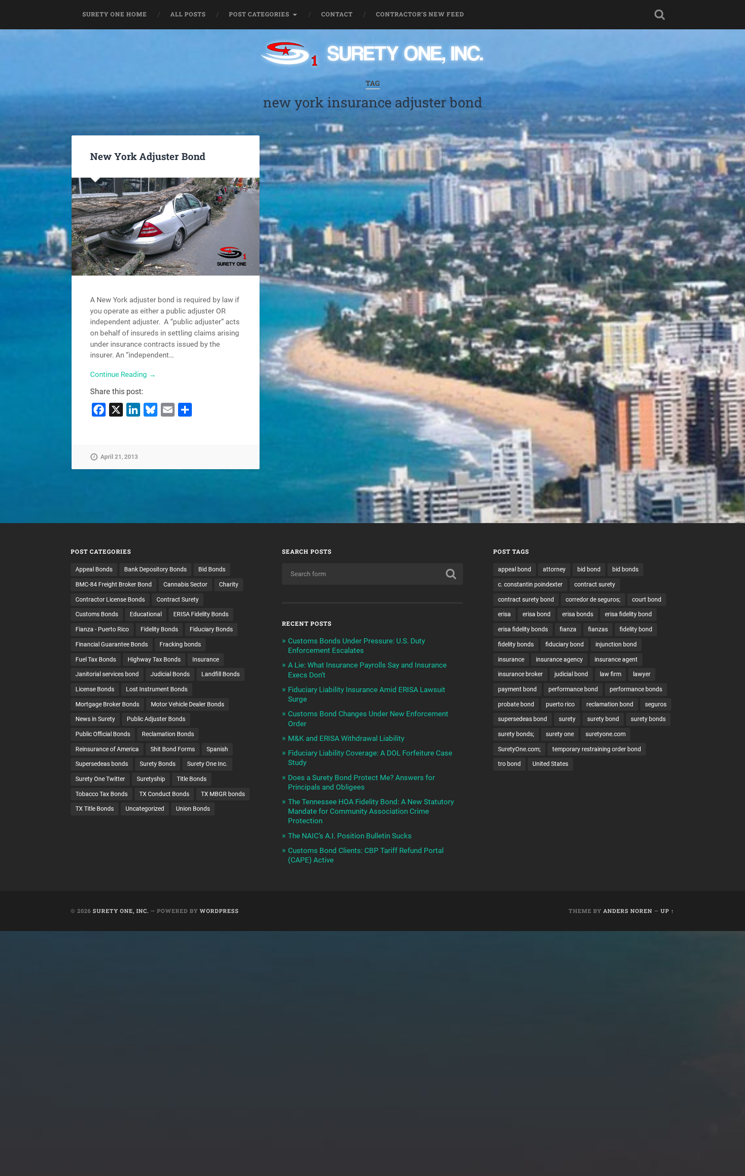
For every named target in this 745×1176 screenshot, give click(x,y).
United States (550, 763)
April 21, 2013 (119, 457)
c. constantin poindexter (530, 584)
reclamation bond (609, 704)
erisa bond (537, 614)
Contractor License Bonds (110, 599)
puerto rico (560, 704)
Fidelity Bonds (159, 629)
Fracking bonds (180, 644)
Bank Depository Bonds (155, 569)
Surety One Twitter (100, 778)
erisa (504, 614)
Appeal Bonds (94, 569)
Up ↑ (667, 910)
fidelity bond (636, 629)
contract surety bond (526, 599)
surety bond (603, 718)
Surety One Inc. (207, 763)
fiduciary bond (564, 644)
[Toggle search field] (659, 14)
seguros (656, 704)
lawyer (642, 674)
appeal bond (514, 569)
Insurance (205, 659)
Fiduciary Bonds (211, 629)
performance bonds (636, 689)
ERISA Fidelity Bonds (201, 614)
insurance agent (616, 659)
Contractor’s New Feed (420, 14)
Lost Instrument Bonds (157, 689)
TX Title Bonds (94, 808)
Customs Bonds (96, 614)
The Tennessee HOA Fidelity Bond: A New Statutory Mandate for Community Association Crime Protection (371, 811)
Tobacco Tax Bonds (101, 793)
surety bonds (648, 718)
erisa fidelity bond (628, 614)
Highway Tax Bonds (154, 659)
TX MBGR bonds (223, 793)
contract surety (594, 584)
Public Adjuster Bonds (156, 718)
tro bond (509, 763)
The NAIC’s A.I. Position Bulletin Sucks (350, 835)
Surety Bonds (157, 763)
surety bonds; (516, 734)
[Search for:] (372, 574)
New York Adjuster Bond (147, 156)
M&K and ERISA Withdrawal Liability (346, 738)
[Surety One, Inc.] (372, 55)
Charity (228, 584)
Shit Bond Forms (172, 749)
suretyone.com (605, 734)
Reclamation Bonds (168, 734)
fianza (568, 629)
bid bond (589, 569)
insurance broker (520, 674)
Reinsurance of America (107, 749)
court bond (646, 599)
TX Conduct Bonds (164, 793)
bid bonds (625, 569)
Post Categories (259, 14)
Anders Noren (627, 910)
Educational (146, 614)
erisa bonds (577, 614)
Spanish (217, 749)
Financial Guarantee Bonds (111, 644)
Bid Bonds (211, 569)
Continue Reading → (123, 374)
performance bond (573, 689)
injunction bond (616, 644)
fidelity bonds (516, 644)
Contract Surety (178, 599)
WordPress (219, 910)
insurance (511, 659)
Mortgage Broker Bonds (107, 704)
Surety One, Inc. (121, 910)
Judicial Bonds (170, 674)
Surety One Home (114, 14)
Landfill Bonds (220, 674)
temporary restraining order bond (596, 749)
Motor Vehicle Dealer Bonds (187, 704)
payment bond (517, 689)
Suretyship (151, 778)
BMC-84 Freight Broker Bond (113, 584)
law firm (610, 674)
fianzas (598, 629)
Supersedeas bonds (101, 763)
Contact (337, 14)
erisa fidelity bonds (523, 629)
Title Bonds (192, 778)
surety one (560, 734)
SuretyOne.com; (519, 749)
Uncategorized (144, 808)
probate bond (516, 704)
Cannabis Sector (185, 584)
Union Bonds (193, 808)
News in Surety (95, 718)
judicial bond (571, 674)
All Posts (188, 14)
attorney (554, 569)
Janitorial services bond (107, 674)
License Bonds (94, 689)
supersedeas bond (522, 718)
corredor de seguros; (593, 599)
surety (567, 718)
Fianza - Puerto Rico (102, 629)
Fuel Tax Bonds (95, 659)
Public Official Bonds (102, 734)
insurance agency (559, 659)
